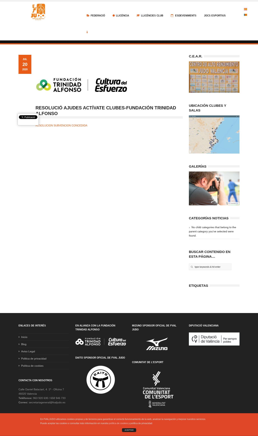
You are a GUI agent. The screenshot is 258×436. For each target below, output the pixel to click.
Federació (98, 15)
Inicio (24, 337)
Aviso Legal (28, 351)
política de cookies (118, 423)
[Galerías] (214, 188)
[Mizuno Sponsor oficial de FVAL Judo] (157, 343)
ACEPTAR (129, 430)
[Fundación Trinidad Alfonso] (100, 341)
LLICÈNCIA (122, 15)
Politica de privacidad (33, 358)
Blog (23, 344)
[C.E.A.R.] (214, 77)
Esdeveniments (185, 15)
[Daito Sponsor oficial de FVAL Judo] (100, 380)
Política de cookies (32, 365)
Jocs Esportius (215, 15)
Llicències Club (152, 15)
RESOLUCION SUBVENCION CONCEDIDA (61, 125)
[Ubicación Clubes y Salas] (214, 134)
